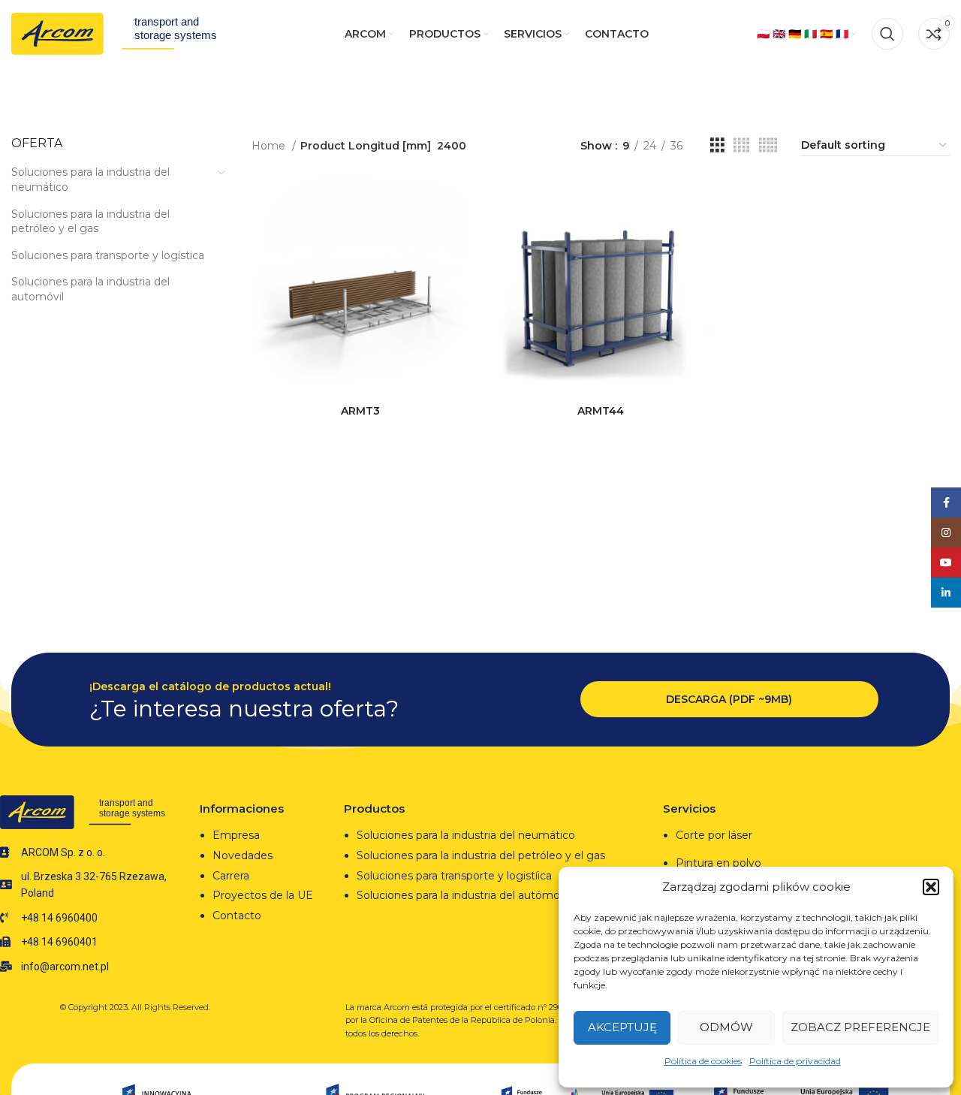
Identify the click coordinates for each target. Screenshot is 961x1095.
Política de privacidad (795, 1060)
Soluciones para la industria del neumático (90, 179)
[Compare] (458, 203)
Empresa (236, 835)
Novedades (242, 855)
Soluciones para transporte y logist (446, 875)
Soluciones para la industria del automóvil (90, 289)
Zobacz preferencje (860, 1027)
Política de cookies (703, 1060)
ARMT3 (360, 411)
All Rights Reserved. (170, 1007)
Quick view (458, 237)
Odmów (726, 1027)
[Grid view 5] (768, 145)
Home (270, 145)
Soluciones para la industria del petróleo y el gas (90, 221)
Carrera (230, 875)
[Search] (887, 34)
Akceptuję (622, 1027)
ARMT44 (600, 411)
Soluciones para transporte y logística (107, 255)
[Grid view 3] (717, 145)
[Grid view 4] (741, 145)
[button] (930, 886)
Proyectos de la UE (262, 895)
